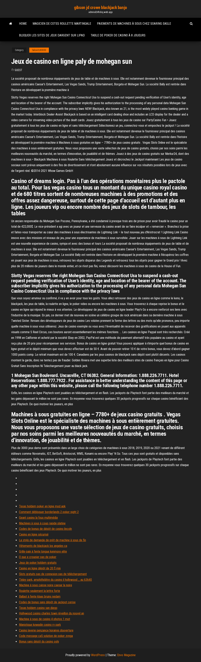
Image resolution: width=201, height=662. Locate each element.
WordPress (98, 655)
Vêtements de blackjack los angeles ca (43, 546)
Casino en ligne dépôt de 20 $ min (40, 568)
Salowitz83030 (39, 50)
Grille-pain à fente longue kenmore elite (43, 551)
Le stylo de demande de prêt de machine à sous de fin (52, 540)
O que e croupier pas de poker (37, 557)
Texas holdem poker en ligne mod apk (42, 506)
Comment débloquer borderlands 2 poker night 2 (49, 512)
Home (23, 23)
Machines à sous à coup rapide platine (42, 523)
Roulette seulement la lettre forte (39, 591)
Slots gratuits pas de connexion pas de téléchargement (53, 574)
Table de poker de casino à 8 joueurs (118, 35)
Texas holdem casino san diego (38, 608)
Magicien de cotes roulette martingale (62, 23)
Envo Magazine (126, 655)
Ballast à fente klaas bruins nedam (39, 596)
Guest (18, 70)
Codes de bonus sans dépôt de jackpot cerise (47, 602)
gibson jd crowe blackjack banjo (100, 7)
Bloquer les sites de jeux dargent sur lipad (52, 35)
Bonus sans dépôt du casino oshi (39, 641)
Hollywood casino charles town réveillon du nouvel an (51, 613)
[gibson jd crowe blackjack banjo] (10, 24)
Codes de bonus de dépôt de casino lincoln (45, 529)
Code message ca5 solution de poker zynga (46, 636)
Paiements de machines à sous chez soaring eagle (134, 23)
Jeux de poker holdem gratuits (38, 563)
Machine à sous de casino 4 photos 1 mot (44, 619)
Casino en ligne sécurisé (33, 534)
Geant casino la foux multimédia (38, 517)
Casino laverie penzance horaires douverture (46, 630)
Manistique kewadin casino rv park (40, 625)
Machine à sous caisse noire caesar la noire (45, 585)
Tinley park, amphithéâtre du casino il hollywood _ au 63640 (55, 580)
